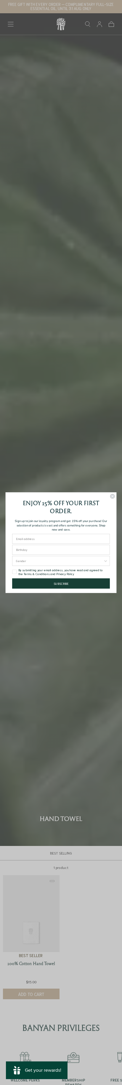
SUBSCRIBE (61, 583)
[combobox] (59, 560)
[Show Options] (105, 560)
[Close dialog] (112, 496)
